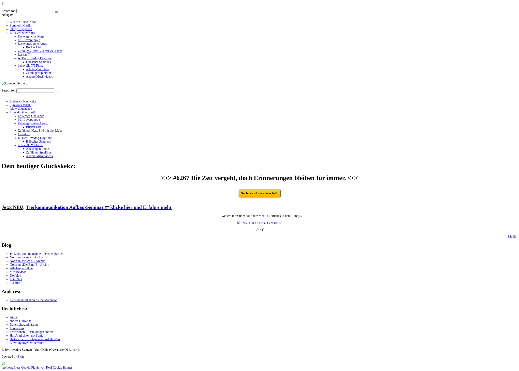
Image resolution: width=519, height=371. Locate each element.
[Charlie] (15, 283)
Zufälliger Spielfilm (38, 73)
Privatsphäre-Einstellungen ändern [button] (32, 332)
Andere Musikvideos (39, 76)
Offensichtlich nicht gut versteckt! (259, 222)
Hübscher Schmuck (38, 62)
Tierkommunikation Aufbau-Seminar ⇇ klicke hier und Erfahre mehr (99, 207)
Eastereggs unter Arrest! (33, 43)
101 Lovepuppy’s (29, 40)
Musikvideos (18, 272)
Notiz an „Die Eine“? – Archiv (29, 264)
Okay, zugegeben (21, 29)
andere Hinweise (20, 321)
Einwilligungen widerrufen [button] (27, 342)
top (4, 367)
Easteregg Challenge (31, 36)
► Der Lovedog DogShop (35, 58)
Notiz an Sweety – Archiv (26, 257)
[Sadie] (512, 236)
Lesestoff (24, 54)
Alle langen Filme (37, 69)
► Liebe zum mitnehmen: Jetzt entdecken (36, 253)
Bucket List (33, 47)
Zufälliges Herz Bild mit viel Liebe (40, 51)
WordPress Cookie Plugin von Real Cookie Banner (39, 367)
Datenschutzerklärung (24, 324)
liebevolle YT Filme (30, 65)
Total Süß (16, 279)
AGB (13, 317)
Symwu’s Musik (20, 25)
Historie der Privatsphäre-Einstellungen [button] (35, 339)
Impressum (17, 328)
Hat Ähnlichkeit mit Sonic (26, 335)
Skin (21, 356)
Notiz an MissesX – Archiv (27, 261)
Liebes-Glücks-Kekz (23, 21)
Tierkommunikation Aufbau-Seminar (33, 300)
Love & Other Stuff (22, 32)
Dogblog (15, 275)
